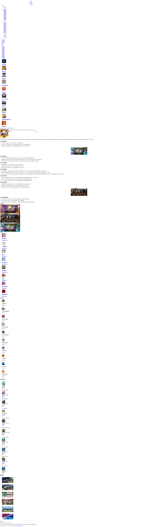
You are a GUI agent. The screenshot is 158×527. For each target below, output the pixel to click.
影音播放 (5, 24)
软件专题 (5, 36)
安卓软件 (3, 41)
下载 (2, 306)
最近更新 (31, 4)
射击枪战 (5, 14)
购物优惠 (5, 29)
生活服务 (5, 26)
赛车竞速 (3, 55)
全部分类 (3, 46)
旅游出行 (5, 30)
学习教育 (5, 23)
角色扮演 (3, 47)
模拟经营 (5, 10)
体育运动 (3, 54)
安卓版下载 (10, 131)
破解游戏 (5, 18)
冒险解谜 (5, 12)
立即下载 (3, 387)
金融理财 (5, 28)
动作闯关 (5, 13)
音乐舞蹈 (5, 17)
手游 (2, 43)
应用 (2, 44)
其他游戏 (5, 19)
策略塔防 (5, 11)
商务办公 (5, 31)
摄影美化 (5, 27)
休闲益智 (3, 48)
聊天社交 (5, 22)
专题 (31, 3)
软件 (31, 2)
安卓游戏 (3, 40)
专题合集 (3, 42)
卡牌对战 (3, 53)
